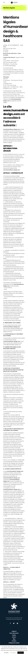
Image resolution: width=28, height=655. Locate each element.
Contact (14, 641)
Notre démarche (14, 633)
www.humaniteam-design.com (11, 129)
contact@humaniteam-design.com (12, 344)
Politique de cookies (14, 643)
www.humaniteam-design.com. (11, 326)
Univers (14, 637)
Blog (14, 639)
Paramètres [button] (13, 652)
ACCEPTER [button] (20, 652)
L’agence (14, 631)
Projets (14, 635)
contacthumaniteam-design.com (14, 619)
